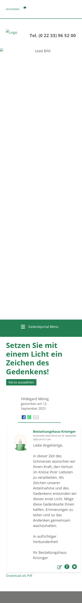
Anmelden (13, 9)
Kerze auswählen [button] (21, 382)
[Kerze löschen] (74, 567)
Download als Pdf (19, 575)
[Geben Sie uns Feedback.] (24, 9)
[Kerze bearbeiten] (60, 567)
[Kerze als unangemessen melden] (67, 567)
